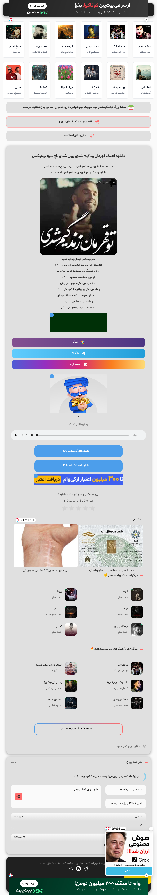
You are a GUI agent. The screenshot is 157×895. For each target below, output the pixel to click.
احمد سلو (56, 173)
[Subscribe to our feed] (71, 869)
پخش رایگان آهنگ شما (75, 136)
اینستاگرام (75, 364)
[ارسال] (18, 796)
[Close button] (151, 829)
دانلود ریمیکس (97, 173)
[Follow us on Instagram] (78, 869)
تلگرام (75, 353)
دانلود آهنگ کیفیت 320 (76, 451)
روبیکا (76, 342)
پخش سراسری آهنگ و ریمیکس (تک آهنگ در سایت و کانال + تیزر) (74, 864)
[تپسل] (11, 20)
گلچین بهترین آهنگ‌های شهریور (75, 122)
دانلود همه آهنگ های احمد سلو (78, 729)
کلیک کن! (129, 871)
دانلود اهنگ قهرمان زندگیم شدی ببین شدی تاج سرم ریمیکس (78, 156)
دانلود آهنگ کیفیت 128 (76, 466)
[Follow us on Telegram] (86, 869)
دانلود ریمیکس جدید (128, 746)
